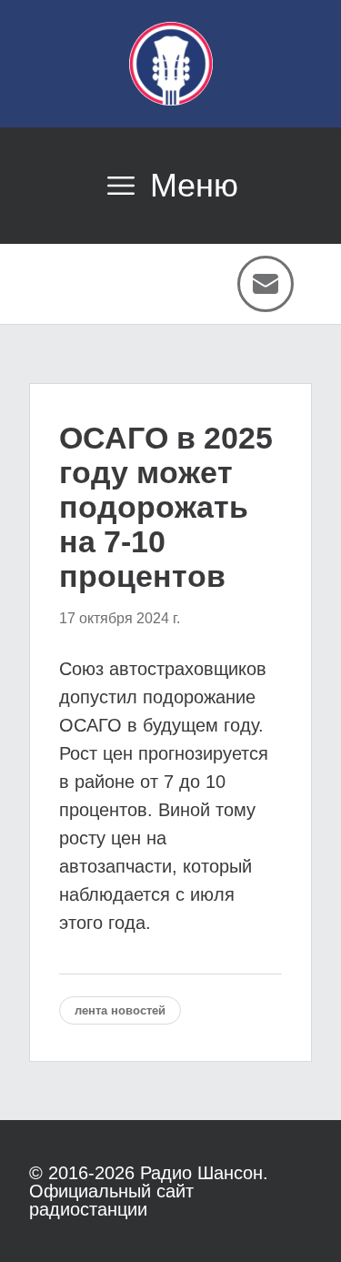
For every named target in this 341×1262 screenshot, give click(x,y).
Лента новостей (120, 1010)
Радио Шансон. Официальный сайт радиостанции (148, 1191)
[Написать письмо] (265, 284)
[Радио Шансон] (171, 64)
